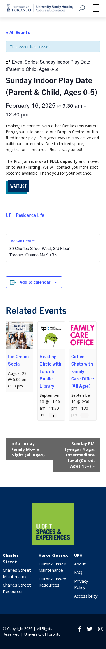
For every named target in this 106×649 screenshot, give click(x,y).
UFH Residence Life (25, 215)
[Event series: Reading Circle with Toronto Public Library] (53, 415)
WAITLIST (18, 185)
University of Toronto (42, 634)
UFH (78, 555)
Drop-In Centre (22, 240)
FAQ (78, 572)
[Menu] (94, 8)
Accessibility (86, 596)
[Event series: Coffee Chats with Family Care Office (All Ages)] (84, 415)
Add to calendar (35, 282)
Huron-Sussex (53, 555)
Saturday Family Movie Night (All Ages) (28, 449)
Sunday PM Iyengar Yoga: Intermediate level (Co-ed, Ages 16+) (80, 455)
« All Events (18, 32)
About (80, 564)
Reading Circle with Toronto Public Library (50, 371)
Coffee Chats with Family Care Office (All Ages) (82, 371)
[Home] (53, 543)
